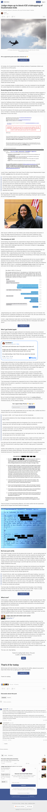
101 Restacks (16, 684)
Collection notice (31, 803)
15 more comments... (4, 749)
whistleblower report (27, 264)
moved (41, 92)
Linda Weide (5, 722)
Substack (17, 809)
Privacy (22, 803)
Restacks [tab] (9, 697)
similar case (5, 608)
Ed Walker (5, 708)
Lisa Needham (8, 761)
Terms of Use (29, 788)
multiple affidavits (36, 397)
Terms (26, 803)
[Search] (45, 755)
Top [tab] (2, 755)
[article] (23, 761)
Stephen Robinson (9, 777)
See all (3, 781)
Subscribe (38, 2)
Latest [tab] (5, 755)
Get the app (29, 806)
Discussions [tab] (10, 755)
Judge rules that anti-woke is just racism (11, 766)
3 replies (5, 743)
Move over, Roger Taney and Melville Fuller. (10, 760)
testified (8, 174)
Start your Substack (20, 806)
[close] (35, 768)
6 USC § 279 (25, 371)
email (43, 110)
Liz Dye (5, 12)
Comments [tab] (4, 697)
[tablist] (6, 697)
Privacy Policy (32, 789)
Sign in (43, 2)
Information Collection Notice (23, 789)
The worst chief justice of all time (9, 758)
